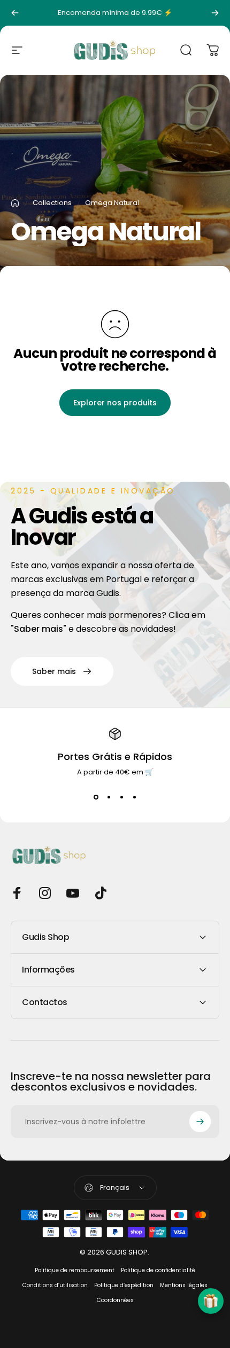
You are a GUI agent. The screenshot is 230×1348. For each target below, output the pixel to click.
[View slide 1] (95, 796)
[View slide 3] (121, 796)
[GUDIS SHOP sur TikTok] (100, 893)
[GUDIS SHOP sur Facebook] (17, 893)
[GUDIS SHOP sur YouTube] (72, 893)
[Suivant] (215, 13)
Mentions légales (184, 1285)
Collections (52, 203)
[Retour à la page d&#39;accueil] (15, 203)
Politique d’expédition (124, 1285)
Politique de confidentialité (158, 1270)
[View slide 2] (108, 796)
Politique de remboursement (74, 1270)
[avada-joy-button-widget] (211, 1301)
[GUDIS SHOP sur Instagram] (45, 893)
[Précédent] (15, 13)
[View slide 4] (134, 796)
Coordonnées (115, 1300)
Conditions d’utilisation (55, 1285)
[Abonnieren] (200, 1121)
